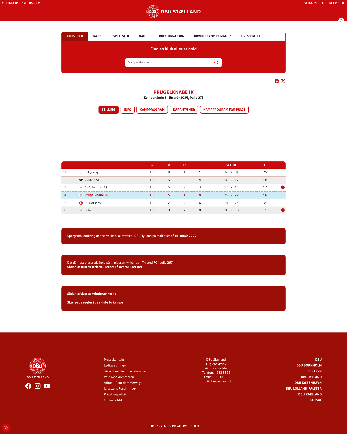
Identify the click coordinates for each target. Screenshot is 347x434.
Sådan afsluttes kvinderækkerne (91, 294)
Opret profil (334, 3)
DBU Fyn (315, 371)
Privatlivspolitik (115, 394)
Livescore (248, 36)
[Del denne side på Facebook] (277, 82)
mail (160, 236)
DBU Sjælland (310, 394)
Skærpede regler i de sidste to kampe (95, 302)
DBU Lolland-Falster (304, 388)
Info (127, 109)
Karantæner (184, 109)
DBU (318, 359)
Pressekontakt (114, 359)
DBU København (308, 383)
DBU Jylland (311, 377)
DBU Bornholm (309, 365)
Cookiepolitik (113, 400)
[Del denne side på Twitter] (283, 82)
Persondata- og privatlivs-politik (173, 426)
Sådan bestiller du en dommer (125, 371)
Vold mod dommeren (119, 377)
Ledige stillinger (115, 365)
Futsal (316, 400)
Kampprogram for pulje (224, 109)
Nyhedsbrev (31, 3)
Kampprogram (152, 109)
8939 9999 (188, 236)
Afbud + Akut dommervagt (123, 383)
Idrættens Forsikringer (120, 388)
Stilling (108, 109)
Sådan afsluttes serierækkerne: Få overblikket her (104, 267)
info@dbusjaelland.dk (216, 381)
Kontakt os (10, 3)
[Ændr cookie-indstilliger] (6, 428)
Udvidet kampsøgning (210, 36)
